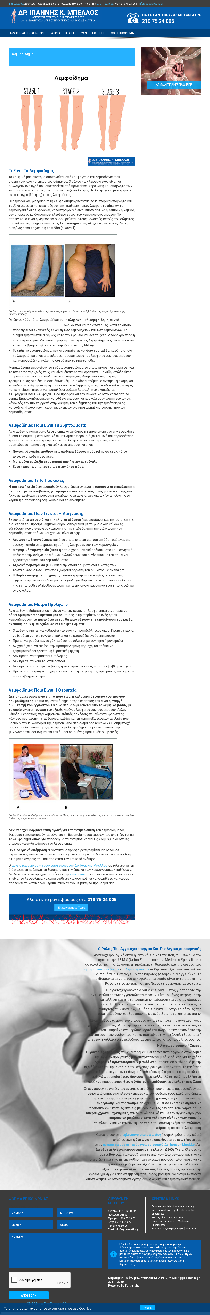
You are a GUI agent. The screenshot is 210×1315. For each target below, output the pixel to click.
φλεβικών (112, 969)
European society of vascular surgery (173, 1206)
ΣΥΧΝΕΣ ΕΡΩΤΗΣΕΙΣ (92, 33)
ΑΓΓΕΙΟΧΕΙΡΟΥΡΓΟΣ (35, 33)
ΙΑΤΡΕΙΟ (56, 33)
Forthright (132, 1285)
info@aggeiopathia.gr (151, 3)
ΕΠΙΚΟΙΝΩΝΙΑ (125, 33)
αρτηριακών (93, 969)
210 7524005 (128, 1218)
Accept (148, 1307)
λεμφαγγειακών (138, 969)
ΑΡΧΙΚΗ (15, 33)
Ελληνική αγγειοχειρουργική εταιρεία (174, 1228)
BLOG (111, 33)
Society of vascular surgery (167, 1217)
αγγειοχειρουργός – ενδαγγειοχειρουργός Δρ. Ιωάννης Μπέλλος (59, 865)
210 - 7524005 (105, 3)
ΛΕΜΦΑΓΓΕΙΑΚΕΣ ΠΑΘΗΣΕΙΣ (174, 84)
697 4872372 (123, 1222)
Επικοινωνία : (16, 3)
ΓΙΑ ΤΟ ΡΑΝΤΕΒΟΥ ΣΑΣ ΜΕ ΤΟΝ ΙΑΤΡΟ (171, 15)
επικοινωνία (79, 874)
